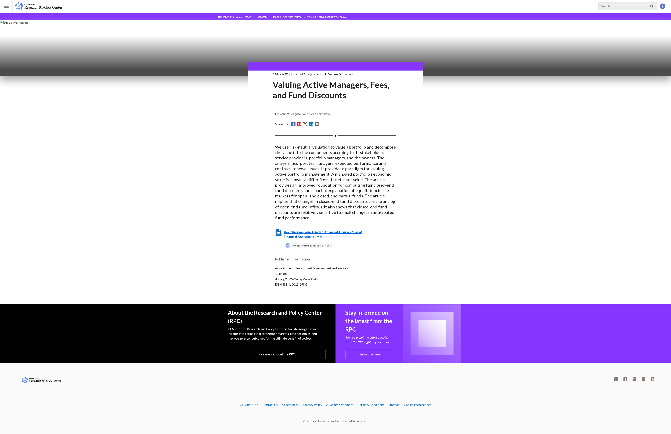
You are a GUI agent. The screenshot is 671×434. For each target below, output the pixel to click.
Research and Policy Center (234, 16)
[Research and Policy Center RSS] (652, 379)
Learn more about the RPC (277, 354)
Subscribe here (370, 354)
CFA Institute (249, 405)
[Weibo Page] (643, 379)
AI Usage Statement (339, 405)
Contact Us (270, 405)
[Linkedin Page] (616, 379)
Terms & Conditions (371, 405)
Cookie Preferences (417, 405)
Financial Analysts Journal (287, 16)
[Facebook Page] (625, 379)
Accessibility (290, 405)
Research (261, 16)
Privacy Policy (312, 405)
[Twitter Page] (634, 379)
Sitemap (394, 405)
